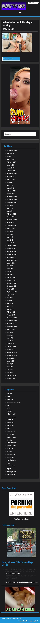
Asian (8, 397)
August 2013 (11, 228)
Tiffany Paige (11, 466)
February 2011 (11, 312)
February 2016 (11, 171)
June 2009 (10, 367)
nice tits (9, 440)
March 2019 (10, 153)
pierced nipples (11, 446)
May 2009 (10, 370)
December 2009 (12, 352)
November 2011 (12, 286)
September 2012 (12, 260)
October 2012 (11, 257)
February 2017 (11, 162)
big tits (9, 405)
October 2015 (11, 176)
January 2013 (11, 249)
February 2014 (11, 214)
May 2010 (10, 338)
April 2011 (10, 306)
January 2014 (11, 217)
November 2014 (12, 200)
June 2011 (10, 300)
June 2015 (10, 182)
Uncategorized (11, 472)
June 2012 (10, 269)
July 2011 (10, 298)
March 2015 (10, 188)
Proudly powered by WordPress (11, 618)
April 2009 (10, 373)
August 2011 (11, 295)
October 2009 (11, 358)
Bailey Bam (10, 400)
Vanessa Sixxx (11, 474)
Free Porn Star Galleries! (21, 519)
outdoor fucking (12, 443)
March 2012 (10, 275)
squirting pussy (11, 460)
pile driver (10, 448)
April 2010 (10, 341)
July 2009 (10, 364)
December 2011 (12, 283)
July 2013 (10, 231)
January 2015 (11, 194)
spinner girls (10, 457)
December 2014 (12, 197)
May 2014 (10, 208)
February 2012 (11, 277)
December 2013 (12, 220)
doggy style (10, 425)
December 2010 (12, 318)
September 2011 (12, 292)
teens (8, 463)
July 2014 (10, 205)
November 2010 (12, 321)
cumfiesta (10, 420)
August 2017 (11, 159)
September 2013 (12, 226)
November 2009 (12, 355)
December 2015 (12, 174)
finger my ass (11, 431)
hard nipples (10, 434)
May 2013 (10, 237)
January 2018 (11, 156)
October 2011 (11, 289)
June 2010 (10, 335)
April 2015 (10, 185)
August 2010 (11, 329)
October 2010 (11, 323)
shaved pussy (11, 454)
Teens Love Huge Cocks (12, 574)
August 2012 (11, 263)
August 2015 (11, 179)
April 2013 (10, 240)
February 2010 (11, 347)
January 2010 (11, 349)
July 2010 (10, 332)
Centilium (27, 621)
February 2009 (11, 375)
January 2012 (11, 280)
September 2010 (12, 326)
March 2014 (10, 211)
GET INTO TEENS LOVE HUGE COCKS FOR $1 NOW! (21, 582)
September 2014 (12, 202)
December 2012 (12, 251)
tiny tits (9, 469)
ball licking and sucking (13, 402)
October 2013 (11, 223)
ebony (8, 428)
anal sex (9, 394)
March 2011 (10, 309)
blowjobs (9, 411)
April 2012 (10, 272)
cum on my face (12, 417)
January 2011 (11, 315)
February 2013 (11, 246)
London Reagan (11, 437)
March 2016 (10, 168)
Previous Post (8, 59)
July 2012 (10, 266)
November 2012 (12, 254)
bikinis (8, 408)
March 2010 (10, 344)
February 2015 (11, 191)
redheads (9, 451)
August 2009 (11, 361)
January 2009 (11, 378)
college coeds (11, 414)
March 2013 (10, 243)
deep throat (10, 423)
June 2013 (10, 234)
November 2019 (12, 151)
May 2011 (10, 303)
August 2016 (11, 165)
